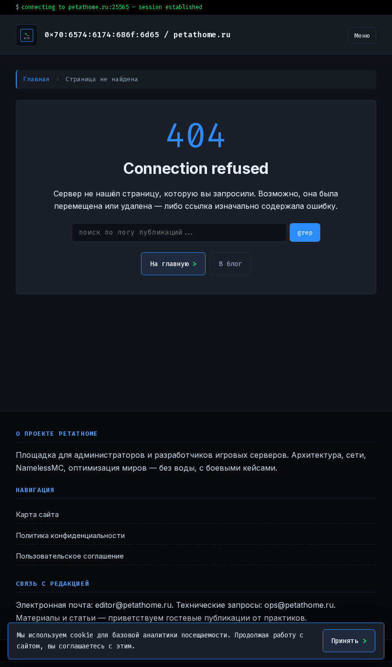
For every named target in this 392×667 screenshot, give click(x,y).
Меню (362, 36)
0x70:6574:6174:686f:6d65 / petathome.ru (137, 35)
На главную (169, 264)
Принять (344, 640)
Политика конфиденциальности (70, 535)
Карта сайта (37, 514)
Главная (36, 79)
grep (305, 232)
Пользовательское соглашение (70, 556)
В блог (230, 264)
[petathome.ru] (27, 35)
